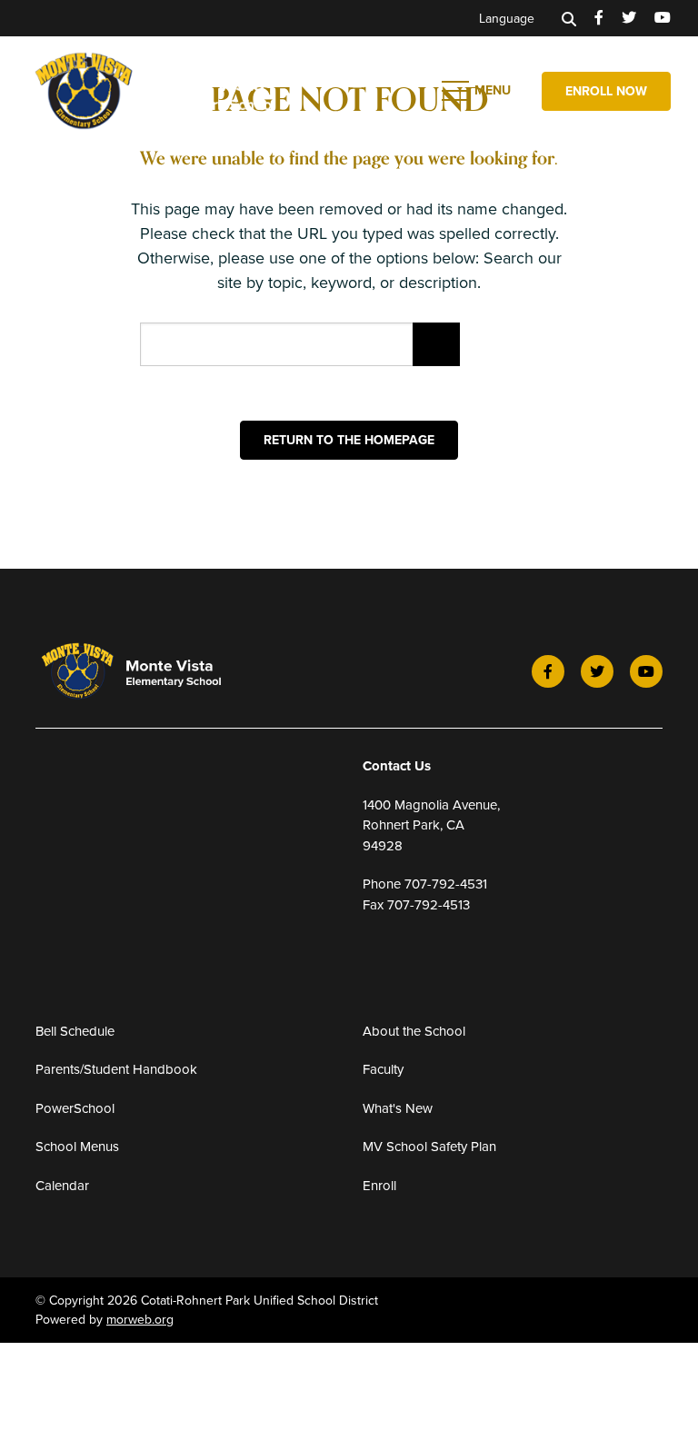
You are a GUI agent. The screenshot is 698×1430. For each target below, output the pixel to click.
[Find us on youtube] (662, 18)
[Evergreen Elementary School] (154, 671)
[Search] (569, 18)
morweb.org (140, 1319)
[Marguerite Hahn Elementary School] (186, 89)
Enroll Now (606, 91)
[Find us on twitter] (629, 18)
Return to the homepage (349, 440)
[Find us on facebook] (598, 18)
